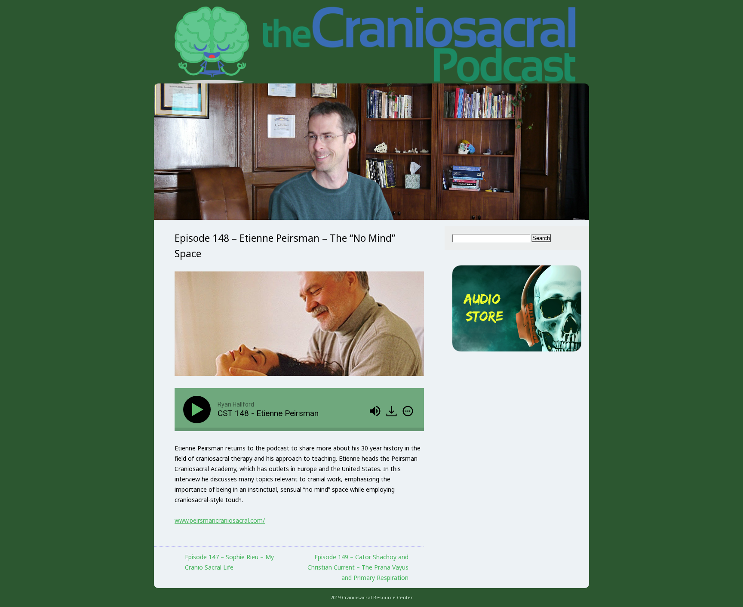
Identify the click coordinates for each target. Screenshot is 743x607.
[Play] (198, 409)
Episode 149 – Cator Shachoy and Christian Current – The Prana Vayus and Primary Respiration (357, 567)
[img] (407, 411)
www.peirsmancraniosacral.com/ (220, 520)
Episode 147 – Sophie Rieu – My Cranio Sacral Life (229, 562)
